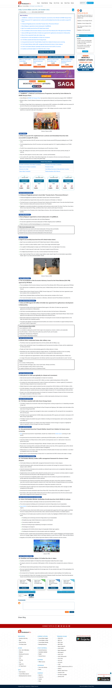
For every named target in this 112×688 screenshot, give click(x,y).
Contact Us (40, 677)
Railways (21, 652)
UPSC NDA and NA (62, 656)
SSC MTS (60, 662)
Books (72, 3)
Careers (40, 679)
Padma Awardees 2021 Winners (52, 171)
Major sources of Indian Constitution (27, 166)
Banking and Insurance (24, 654)
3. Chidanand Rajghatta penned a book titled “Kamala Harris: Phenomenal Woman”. (40, 23)
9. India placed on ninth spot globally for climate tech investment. (35, 37)
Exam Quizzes (22, 671)
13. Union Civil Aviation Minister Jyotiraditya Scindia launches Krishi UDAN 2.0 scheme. (41, 46)
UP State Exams (22, 666)
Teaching (21, 660)
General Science (42, 656)
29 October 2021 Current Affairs (65, 591)
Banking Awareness (42, 644)
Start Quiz (24, 587)
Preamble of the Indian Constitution (53, 164)
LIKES (25, 595)
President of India (49, 166)
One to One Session (42, 667)
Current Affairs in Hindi (43, 640)
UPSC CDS (60, 654)
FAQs (39, 681)
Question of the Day (23, 638)
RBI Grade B (60, 652)
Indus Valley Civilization (24, 171)
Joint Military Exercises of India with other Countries (57, 169)
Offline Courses (41, 661)
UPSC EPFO (61, 648)
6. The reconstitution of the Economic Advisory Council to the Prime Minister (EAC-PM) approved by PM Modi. (46, 30)
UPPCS (59, 668)
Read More (25, 65)
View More (85, 51)
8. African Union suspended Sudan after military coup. (33, 35)
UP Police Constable (62, 674)
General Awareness (42, 650)
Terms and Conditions (84, 686)
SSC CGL (60, 660)
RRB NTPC (60, 638)
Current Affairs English (43, 638)
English (40, 654)
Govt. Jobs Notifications (24, 650)
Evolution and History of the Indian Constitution (30, 164)
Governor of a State (23, 169)
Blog (20, 640)
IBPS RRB (60, 644)
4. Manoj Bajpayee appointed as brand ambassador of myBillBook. (36, 26)
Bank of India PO (61, 646)
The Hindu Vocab (22, 644)
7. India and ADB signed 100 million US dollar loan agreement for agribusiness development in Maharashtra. (45, 32)
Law (20, 662)
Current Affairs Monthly (43, 642)
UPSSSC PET (61, 676)
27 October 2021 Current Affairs (27, 591)
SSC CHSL (60, 658)
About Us (40, 675)
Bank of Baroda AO (62, 650)
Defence (21, 656)
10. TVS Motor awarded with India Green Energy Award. (33, 39)
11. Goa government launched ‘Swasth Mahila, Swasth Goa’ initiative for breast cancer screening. (43, 42)
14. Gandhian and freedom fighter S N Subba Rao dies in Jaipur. (35, 48)
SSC (20, 658)
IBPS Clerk (60, 642)
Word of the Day (22, 642)
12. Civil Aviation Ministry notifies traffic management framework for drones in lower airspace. (42, 44)
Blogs (51, 3)
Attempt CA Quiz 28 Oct (46, 52)
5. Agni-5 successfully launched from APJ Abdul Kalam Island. (35, 28)
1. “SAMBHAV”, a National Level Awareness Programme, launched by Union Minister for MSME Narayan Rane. (46, 17)
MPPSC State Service (62, 670)
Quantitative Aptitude (42, 652)
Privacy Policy (91, 686)
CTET (59, 664)
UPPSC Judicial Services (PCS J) (65, 666)
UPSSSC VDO (61, 672)
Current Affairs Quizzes (24, 673)
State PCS (21, 664)
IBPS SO (60, 640)
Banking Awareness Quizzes (25, 675)
